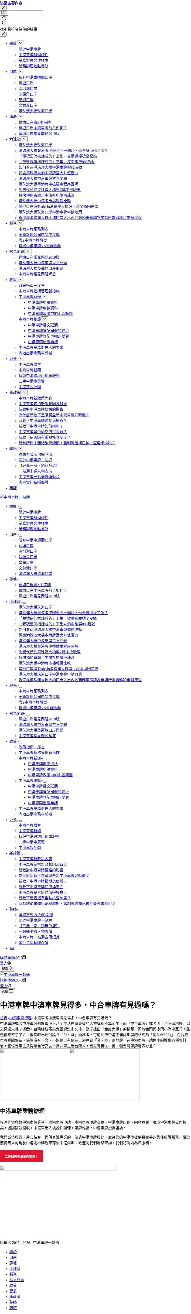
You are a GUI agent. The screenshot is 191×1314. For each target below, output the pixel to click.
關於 (13, 507)
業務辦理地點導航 (33, 529)
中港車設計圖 (30, 848)
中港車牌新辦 (30, 758)
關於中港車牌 (30, 512)
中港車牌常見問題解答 (37, 736)
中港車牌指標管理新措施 (40, 753)
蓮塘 (13, 579)
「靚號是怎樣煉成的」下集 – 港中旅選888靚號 (57, 624)
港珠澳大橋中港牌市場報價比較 (45, 663)
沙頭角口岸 (28, 557)
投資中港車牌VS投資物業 (40, 708)
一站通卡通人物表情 (35, 932)
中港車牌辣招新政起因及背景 (43, 864)
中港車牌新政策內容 (35, 859)
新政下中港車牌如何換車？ (41, 887)
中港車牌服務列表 (33, 691)
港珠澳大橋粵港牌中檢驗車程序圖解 (48, 646)
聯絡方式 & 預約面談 (36, 915)
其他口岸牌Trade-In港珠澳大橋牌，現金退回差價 (58, 669)
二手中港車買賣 (32, 842)
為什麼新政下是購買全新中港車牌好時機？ (54, 876)
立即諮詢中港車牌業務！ (21, 1156)
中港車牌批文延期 (43, 786)
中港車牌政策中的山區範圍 (50, 775)
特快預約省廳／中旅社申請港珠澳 (47, 658)
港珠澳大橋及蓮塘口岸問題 (41, 730)
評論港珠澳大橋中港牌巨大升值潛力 (48, 635)
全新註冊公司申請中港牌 (39, 697)
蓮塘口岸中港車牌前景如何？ (43, 590)
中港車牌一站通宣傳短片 (39, 937)
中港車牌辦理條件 (33, 518)
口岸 (13, 535)
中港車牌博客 (30, 825)
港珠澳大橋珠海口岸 (35, 574)
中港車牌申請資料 (43, 769)
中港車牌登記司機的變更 (48, 792)
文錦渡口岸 (28, 568)
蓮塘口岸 (26, 546)
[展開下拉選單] (20, 508)
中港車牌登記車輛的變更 (48, 797)
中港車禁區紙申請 (43, 803)
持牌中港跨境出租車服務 (39, 836)
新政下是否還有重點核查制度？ (45, 898)
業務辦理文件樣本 (33, 523)
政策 (13, 741)
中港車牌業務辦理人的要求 (41, 809)
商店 (13, 948)
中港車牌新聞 (30, 831)
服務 (13, 686)
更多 (13, 820)
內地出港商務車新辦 (35, 814)
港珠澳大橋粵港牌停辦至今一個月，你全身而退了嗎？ (63, 613)
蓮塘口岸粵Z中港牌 (35, 585)
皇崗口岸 (26, 563)
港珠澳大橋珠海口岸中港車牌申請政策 (50, 674)
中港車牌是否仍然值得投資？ (43, 892)
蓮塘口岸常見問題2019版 (39, 596)
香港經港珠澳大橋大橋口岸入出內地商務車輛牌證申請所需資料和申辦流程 (80, 680)
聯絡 (13, 909)
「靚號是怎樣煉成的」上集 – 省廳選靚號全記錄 (58, 618)
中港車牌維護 (30, 781)
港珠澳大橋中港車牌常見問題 (43, 641)
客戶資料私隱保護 (33, 943)
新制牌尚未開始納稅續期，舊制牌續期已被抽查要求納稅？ (67, 904)
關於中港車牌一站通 (35, 920)
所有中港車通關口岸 (35, 540)
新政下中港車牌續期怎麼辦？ (43, 881)
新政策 (14, 853)
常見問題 (16, 713)
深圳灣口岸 (28, 551)
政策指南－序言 (32, 747)
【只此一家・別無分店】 (39, 926)
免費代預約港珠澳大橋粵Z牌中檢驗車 (50, 652)
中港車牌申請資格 (43, 764)
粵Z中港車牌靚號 (33, 702)
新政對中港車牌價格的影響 (41, 870)
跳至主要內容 (11, 3)
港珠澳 (14, 602)
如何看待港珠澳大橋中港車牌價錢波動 (50, 630)
